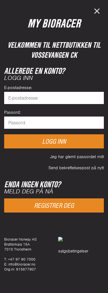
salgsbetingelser (73, 251)
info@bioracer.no (21, 264)
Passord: (12, 112)
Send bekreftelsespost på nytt (76, 168)
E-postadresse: (18, 87)
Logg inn (54, 141)
